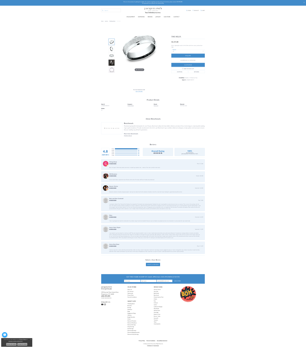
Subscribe (177, 281)
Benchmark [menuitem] (156, 295)
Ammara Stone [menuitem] (157, 289)
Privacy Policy (130, 295)
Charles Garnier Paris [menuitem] (158, 297)
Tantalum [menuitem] (156, 320)
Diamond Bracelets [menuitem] (131, 330)
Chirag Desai (113, 162)
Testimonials (130, 293)
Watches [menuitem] (129, 315)
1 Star (113, 155)
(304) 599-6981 (139, 91)
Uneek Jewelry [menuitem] (157, 324)
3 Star (113, 152)
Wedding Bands (112, 21)
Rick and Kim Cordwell (116, 198)
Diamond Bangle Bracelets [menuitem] (133, 332)
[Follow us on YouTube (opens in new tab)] (102, 304)
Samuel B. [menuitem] (156, 318)
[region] (139, 56)
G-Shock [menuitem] (156, 303)
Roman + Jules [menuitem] (157, 316)
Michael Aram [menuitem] (157, 310)
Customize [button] (188, 65)
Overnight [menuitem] (156, 312)
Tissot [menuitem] (155, 322)
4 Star (113, 150)
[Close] (304, 2)
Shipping (179, 72)
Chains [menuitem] (129, 319)
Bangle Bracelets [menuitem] (131, 317)
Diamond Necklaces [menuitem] (132, 323)
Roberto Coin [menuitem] (157, 314)
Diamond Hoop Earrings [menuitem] (132, 334)
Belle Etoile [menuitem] (156, 293)
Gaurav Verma (113, 186)
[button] (188, 10)
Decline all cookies (11, 344)
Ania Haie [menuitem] (156, 291)
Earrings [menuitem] (129, 307)
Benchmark (156, 105)
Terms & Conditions (132, 297)
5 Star (113, 148)
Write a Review (153, 264)
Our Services (130, 291)
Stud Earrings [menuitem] (130, 328)
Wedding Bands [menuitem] (131, 303)
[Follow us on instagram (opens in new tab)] (105, 304)
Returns (196, 72)
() (138, 148)
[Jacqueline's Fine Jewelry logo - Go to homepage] (153, 10)
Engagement (131, 17)
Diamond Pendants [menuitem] (131, 321)
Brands (150, 17)
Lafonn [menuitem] (155, 304)
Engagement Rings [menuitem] (131, 313)
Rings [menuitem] (128, 311)
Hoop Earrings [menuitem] (130, 326)
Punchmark (156, 345)
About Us (129, 289)
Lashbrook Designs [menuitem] (158, 306)
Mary (110, 215)
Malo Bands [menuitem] (156, 308)
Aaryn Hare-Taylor (114, 227)
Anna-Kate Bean (114, 244)
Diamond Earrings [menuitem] (131, 324)
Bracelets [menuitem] (129, 305)
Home (102, 21)
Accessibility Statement (162, 340)
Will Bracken (113, 174)
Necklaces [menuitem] (129, 309)
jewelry (106, 21)
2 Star (113, 153)
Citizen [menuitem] (155, 299)
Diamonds (141, 17)
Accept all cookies (22, 344)
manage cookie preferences (15, 341)
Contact (176, 17)
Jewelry (158, 17)
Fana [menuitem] (155, 301)
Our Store (167, 17)
